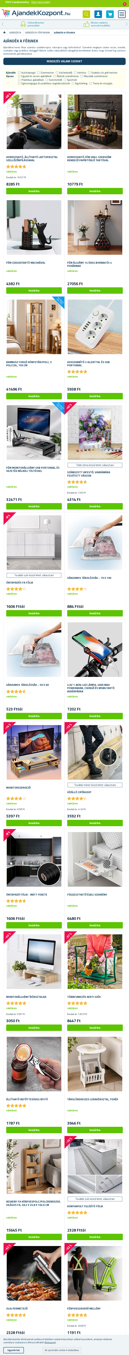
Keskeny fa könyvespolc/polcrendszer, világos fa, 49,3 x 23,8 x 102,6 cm (33, 1203)
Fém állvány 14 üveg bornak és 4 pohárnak (89, 264)
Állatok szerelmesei (68, 76)
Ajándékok (15, 32)
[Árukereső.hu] (32, 24)
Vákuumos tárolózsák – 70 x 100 (89, 578)
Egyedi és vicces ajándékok (36, 76)
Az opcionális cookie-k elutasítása (62, 1350)
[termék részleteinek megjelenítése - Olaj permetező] (34, 1273)
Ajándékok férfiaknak (37, 32)
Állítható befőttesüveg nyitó (27, 1099)
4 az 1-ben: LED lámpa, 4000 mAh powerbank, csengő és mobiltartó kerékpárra (91, 688)
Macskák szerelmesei (96, 76)
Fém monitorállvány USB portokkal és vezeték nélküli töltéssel (32, 469)
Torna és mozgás (102, 83)
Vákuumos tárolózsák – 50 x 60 (27, 684)
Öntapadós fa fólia (19, 582)
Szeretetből (55, 80)
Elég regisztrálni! (40, 2)
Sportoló (72, 80)
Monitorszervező (18, 787)
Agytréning (81, 83)
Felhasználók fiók (98, 16)
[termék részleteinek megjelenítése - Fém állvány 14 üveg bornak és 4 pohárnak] (95, 227)
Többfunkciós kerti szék (84, 996)
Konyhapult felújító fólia (85, 1206)
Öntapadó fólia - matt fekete (26, 894)
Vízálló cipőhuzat (79, 792)
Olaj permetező (17, 1308)
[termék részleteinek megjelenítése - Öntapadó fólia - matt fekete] (34, 859)
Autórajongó (28, 73)
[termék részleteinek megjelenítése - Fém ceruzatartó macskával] (34, 227)
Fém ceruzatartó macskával (25, 262)
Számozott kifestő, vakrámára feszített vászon (88, 474)
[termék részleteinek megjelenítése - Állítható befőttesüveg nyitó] (34, 1064)
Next (126, 24)
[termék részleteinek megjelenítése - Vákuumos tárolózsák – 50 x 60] (34, 649)
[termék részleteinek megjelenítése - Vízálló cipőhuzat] (95, 752)
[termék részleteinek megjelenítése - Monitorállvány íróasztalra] (34, 961)
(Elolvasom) (50, 1342)
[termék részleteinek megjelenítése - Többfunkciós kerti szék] (95, 961)
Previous (2, 24)
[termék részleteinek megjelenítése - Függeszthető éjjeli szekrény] (95, 859)
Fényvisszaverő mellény (84, 1308)
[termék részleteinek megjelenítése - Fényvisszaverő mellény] (95, 1273)
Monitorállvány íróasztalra (26, 996)
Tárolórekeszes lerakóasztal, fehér (92, 1099)
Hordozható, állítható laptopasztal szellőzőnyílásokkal (32, 159)
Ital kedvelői (65, 73)
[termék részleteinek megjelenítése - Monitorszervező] (34, 752)
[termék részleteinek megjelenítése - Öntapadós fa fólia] (34, 542)
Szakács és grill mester (104, 73)
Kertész (81, 73)
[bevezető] (4, 32)
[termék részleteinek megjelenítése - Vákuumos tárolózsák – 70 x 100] (95, 542)
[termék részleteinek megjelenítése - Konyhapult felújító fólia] (95, 1166)
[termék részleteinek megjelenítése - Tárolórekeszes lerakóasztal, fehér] (95, 1064)
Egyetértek (14, 1350)
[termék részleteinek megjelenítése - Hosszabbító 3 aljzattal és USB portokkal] (95, 327)
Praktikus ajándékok (32, 80)
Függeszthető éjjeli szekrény (87, 894)
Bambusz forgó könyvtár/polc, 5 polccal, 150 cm (29, 364)
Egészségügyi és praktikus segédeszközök (45, 83)
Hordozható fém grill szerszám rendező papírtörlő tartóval (89, 159)
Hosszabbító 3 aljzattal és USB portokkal (88, 364)
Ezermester (47, 73)
